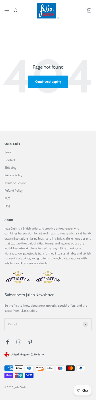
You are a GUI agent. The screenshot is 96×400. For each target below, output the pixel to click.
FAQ (7, 198)
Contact (9, 160)
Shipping (10, 168)
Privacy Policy (13, 175)
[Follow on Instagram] (19, 342)
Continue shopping (48, 82)
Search (8, 152)
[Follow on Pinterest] (30, 342)
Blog (7, 206)
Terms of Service (15, 183)
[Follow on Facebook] (7, 342)
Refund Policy (13, 191)
